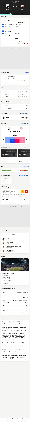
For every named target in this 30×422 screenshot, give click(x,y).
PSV (7, 96)
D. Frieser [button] (9, 31)
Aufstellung (16, 13)
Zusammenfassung (6, 13)
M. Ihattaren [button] (20, 22)
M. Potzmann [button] (10, 29)
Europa (26, 307)
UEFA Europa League (23, 295)
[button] (5, 155)
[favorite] (28, 1)
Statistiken (24, 13)
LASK (7, 94)
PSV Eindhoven (15, 235)
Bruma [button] (20, 161)
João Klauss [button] (9, 24)
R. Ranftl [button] (8, 33)
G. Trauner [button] (9, 35)
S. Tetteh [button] (8, 20)
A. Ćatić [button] (21, 80)
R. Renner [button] (9, 76)
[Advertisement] (15, 59)
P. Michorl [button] (21, 159)
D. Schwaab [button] (20, 41)
